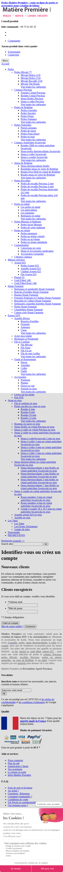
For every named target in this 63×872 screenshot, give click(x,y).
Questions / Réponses (19, 793)
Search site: (7, 543)
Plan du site (14, 763)
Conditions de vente (18, 799)
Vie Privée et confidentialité (22, 802)
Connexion (13, 54)
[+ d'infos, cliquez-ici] (22, 744)
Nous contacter (15, 760)
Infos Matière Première (19, 775)
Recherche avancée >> (13, 540)
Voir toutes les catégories (33, 86)
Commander (14, 40)
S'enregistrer (14, 51)
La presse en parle (17, 772)
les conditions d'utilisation (32, 702)
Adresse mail (15, 602)
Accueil (5, 63)
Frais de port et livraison (20, 787)
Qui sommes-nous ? (18, 805)
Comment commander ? (20, 796)
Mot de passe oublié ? (12, 626)
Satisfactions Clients (18, 766)
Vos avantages (15, 769)
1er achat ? (13, 790)
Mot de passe (15, 608)
